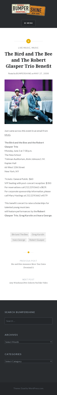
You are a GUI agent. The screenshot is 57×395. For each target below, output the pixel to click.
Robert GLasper (36, 240)
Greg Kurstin (38, 234)
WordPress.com (36, 388)
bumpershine (23, 73)
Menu (30, 23)
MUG (7, 134)
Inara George (19, 240)
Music (35, 48)
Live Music (24, 48)
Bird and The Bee (20, 234)
